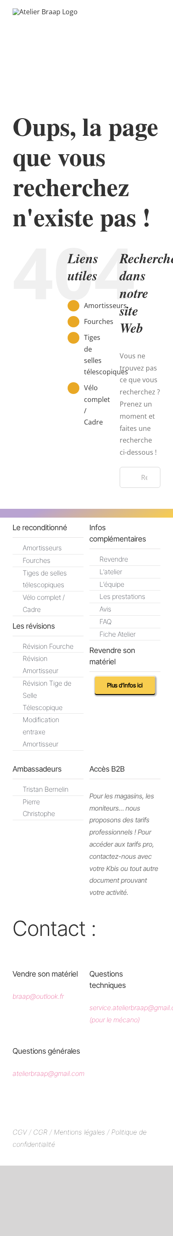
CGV (20, 1132)
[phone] (56, 949)
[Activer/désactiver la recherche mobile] (142, 21)
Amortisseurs (105, 305)
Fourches (98, 321)
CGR (41, 1132)
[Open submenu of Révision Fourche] (68, 645)
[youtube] (111, 1104)
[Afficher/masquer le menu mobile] (157, 21)
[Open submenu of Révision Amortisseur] (68, 657)
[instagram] (87, 1104)
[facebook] (62, 1104)
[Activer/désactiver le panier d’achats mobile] (126, 21)
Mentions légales (79, 1132)
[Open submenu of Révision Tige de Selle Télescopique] (68, 682)
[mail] (38, 949)
